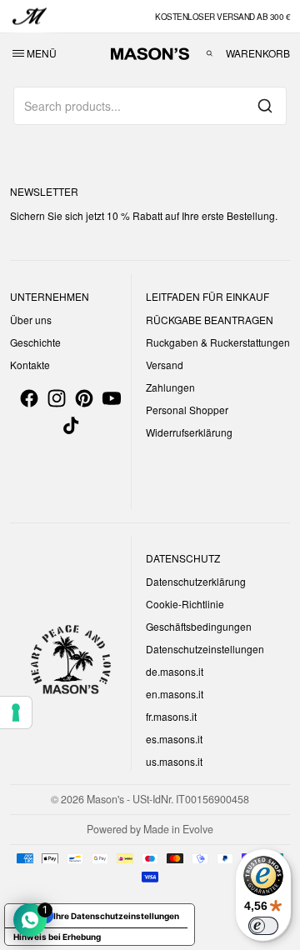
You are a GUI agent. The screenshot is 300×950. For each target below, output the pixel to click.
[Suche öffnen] (209, 53)
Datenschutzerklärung (196, 581)
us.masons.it (174, 761)
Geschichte (35, 342)
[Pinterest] (84, 398)
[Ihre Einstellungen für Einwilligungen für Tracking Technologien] (16, 712)
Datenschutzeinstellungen (205, 649)
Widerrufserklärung (189, 432)
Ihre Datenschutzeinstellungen (116, 916)
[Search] (265, 106)
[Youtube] (111, 398)
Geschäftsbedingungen (199, 626)
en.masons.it (174, 694)
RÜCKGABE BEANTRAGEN (209, 319)
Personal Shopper (187, 409)
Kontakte (30, 365)
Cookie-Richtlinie (185, 604)
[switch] (263, 926)
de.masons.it (174, 671)
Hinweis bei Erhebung (57, 937)
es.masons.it (174, 739)
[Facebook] (29, 398)
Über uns (31, 319)
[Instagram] (57, 398)
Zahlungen (170, 387)
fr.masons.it (171, 716)
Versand (164, 365)
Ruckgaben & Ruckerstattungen (218, 342)
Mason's (107, 799)
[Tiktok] (71, 426)
